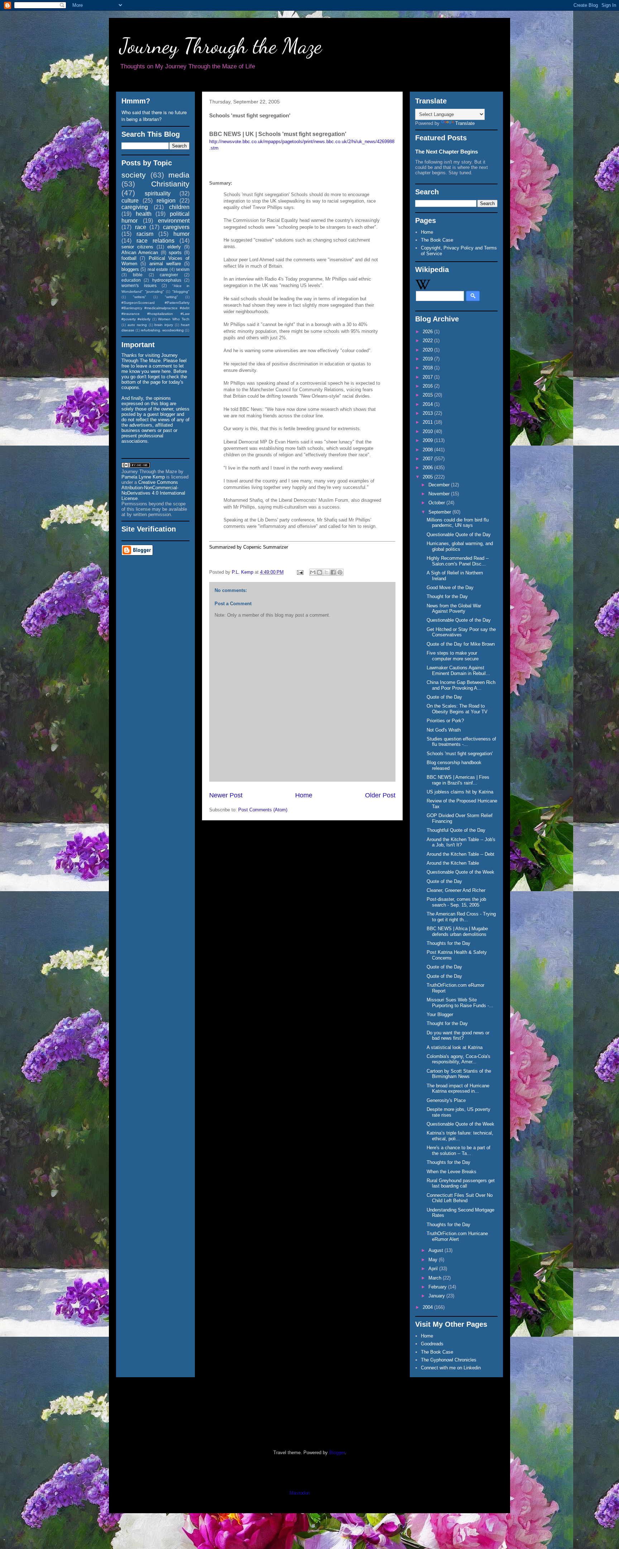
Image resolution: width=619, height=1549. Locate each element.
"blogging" (180, 291)
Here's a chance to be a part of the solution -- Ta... (458, 1150)
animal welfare (165, 263)
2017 (428, 377)
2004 (428, 1307)
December (439, 484)
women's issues (139, 285)
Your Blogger (441, 1014)
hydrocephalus (166, 280)
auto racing (137, 325)
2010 (428, 431)
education (131, 280)
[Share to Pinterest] (340, 572)
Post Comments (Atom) (262, 809)
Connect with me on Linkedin (451, 1367)
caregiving (134, 207)
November (439, 493)
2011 (428, 422)
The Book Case (437, 240)
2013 (428, 413)
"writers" (139, 297)
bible (138, 274)
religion (166, 201)
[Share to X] (326, 572)
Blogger (337, 1452)
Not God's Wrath (444, 730)
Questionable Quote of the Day (459, 534)
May (433, 1259)
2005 (428, 477)
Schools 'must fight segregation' (460, 753)
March (435, 1278)
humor (181, 234)
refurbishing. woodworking (162, 330)
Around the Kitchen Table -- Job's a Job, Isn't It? (461, 842)
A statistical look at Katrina (455, 1047)
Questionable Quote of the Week (460, 872)
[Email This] (312, 572)
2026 (428, 331)
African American (139, 252)
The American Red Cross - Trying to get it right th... (461, 916)
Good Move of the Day (450, 587)
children (179, 207)
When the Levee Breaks (451, 1171)
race (140, 227)
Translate (465, 123)
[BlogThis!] (319, 572)
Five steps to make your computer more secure (453, 655)
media (178, 175)
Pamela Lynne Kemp (143, 477)
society (133, 175)
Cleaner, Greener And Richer (456, 890)
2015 (428, 395)
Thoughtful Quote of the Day (456, 830)
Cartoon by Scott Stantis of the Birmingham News (459, 1073)
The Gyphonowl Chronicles (448, 1360)
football (128, 258)
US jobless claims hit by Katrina (460, 792)
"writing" (171, 297)
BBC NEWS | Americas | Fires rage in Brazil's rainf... (458, 780)
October (437, 502)
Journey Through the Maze (221, 46)
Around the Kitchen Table (453, 863)
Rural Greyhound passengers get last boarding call (461, 1183)
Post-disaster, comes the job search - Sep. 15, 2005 (456, 902)
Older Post (380, 795)
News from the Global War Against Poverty (454, 608)
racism (144, 234)
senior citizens (137, 246)
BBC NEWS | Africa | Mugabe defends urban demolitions (457, 931)
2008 (428, 449)
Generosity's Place (446, 1100)
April (433, 1268)
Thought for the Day (447, 596)
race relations (155, 241)
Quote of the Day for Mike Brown (461, 644)
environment (173, 221)
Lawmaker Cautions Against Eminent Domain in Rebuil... (458, 670)
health (144, 214)
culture (130, 201)
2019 (428, 358)
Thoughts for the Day (448, 943)
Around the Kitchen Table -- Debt (460, 854)
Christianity (170, 184)
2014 (428, 404)
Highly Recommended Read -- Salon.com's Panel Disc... (458, 561)
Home (303, 795)
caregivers (176, 227)
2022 (428, 340)
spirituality (158, 193)
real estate (158, 269)
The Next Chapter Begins (446, 152)
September (440, 512)
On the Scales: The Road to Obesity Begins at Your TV (457, 708)
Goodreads (432, 1343)
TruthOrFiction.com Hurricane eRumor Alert (457, 1236)
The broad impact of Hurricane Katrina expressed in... (458, 1088)
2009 (428, 440)
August (436, 1250)
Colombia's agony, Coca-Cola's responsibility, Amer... (458, 1059)
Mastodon (299, 1493)
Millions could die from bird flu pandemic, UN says (458, 522)
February (438, 1287)
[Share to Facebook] (333, 572)
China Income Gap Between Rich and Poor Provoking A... (461, 685)
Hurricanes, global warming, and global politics (460, 546)
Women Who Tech (173, 319)
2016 (428, 386)
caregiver (169, 274)
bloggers (130, 269)
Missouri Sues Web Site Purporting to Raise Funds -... (460, 1002)
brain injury (163, 325)
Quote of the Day (444, 697)
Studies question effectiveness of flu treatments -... (461, 741)
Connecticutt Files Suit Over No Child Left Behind (460, 1198)
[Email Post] (299, 572)
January (437, 1295)
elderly (174, 246)
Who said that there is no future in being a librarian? (154, 115)
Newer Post (226, 795)
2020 (428, 350)
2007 (428, 458)
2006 (428, 467)
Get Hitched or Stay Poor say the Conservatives (461, 632)
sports (175, 252)
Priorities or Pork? (445, 720)
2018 (428, 367)
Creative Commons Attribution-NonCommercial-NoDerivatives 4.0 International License (153, 490)
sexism (182, 269)
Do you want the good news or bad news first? (458, 1035)
